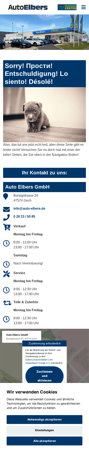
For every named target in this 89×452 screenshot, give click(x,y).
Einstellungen (44, 430)
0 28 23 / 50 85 (24, 216)
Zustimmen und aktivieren (44, 376)
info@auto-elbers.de (29, 208)
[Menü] (83, 7)
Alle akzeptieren (44, 441)
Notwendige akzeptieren (44, 419)
